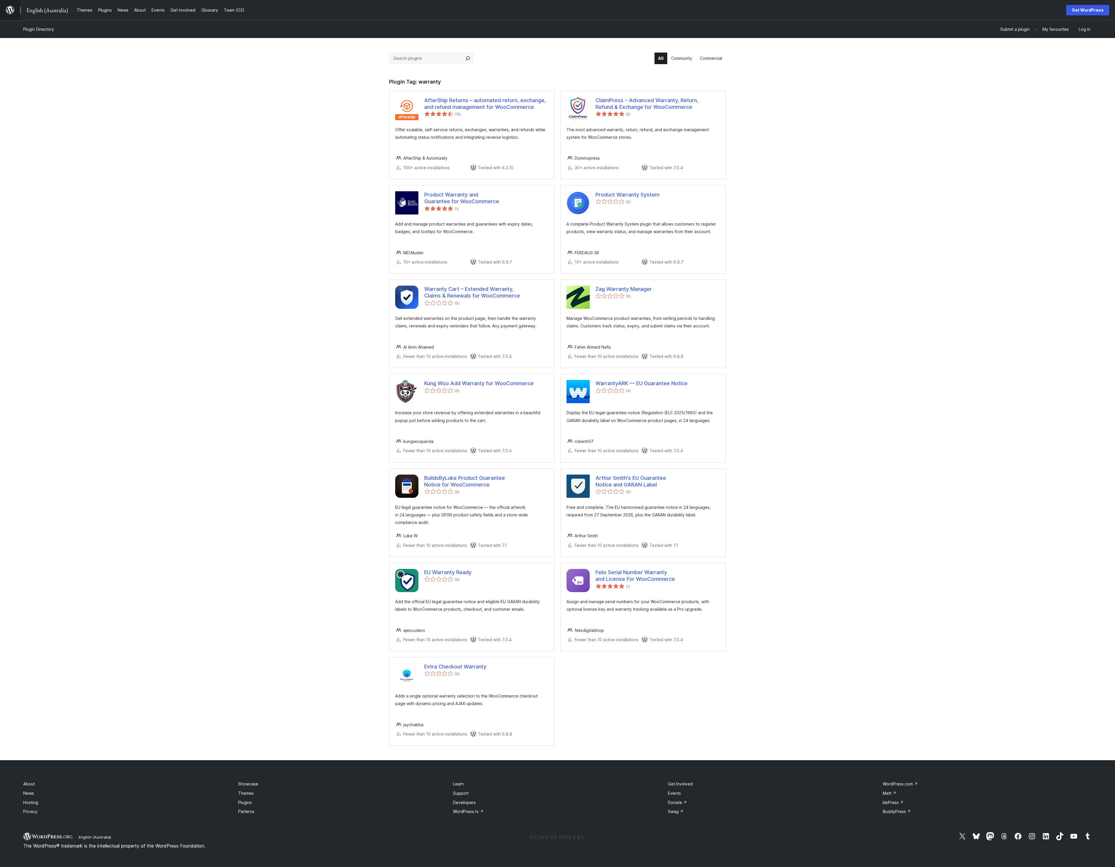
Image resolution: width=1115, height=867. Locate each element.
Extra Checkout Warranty (455, 667)
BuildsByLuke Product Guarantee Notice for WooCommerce (464, 481)
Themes (246, 793)
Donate (677, 802)
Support (461, 793)
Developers (464, 802)
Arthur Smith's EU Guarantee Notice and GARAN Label (631, 481)
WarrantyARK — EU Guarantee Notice (642, 383)
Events (674, 793)
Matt (889, 793)
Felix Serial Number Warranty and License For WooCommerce (635, 575)
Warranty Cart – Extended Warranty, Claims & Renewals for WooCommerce (472, 292)
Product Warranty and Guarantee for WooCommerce (461, 198)
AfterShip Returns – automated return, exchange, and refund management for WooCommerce (485, 103)
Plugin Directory (38, 29)
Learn (458, 783)
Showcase (248, 783)
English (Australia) (95, 837)
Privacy (30, 811)
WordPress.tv (468, 811)
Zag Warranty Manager (624, 289)
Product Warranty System (627, 195)
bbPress (893, 802)
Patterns (246, 811)
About (29, 783)
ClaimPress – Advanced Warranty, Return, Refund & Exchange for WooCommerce (647, 103)
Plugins (245, 802)
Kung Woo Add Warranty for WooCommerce (479, 383)
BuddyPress (897, 811)
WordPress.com (900, 783)
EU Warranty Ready (448, 572)
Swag (676, 811)
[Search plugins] (468, 58)
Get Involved (680, 783)
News (28, 793)
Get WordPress (1088, 10)
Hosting (30, 802)
